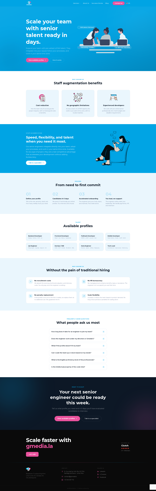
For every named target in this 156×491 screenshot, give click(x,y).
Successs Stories (97, 3)
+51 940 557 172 (69, 480)
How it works (57, 60)
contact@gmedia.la (70, 476)
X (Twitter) (103, 474)
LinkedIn (102, 471)
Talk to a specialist (35, 163)
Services (76, 3)
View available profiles (36, 60)
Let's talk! (32, 454)
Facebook (103, 477)
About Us (86, 3)
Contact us (118, 3)
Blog (107, 3)
